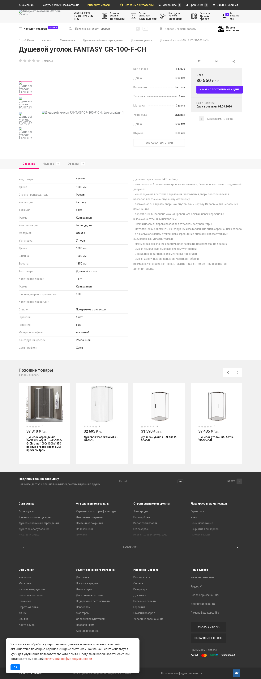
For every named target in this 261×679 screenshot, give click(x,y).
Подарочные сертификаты (93, 601)
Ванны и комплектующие (35, 517)
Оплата (138, 583)
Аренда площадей (87, 630)
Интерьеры (140, 589)
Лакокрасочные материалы (209, 503)
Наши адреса (199, 569)
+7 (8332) (84, 18)
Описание (29, 163)
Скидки (23, 619)
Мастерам (82, 613)
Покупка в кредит (87, 583)
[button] (228, 372)
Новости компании (31, 595)
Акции (23, 613)
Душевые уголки (141, 40)
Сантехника (67, 40)
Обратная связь (29, 607)
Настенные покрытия (89, 523)
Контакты (25, 577)
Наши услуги (84, 589)
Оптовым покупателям (90, 619)
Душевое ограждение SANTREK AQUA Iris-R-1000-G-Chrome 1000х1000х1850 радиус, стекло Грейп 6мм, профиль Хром (44, 444)
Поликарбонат (142, 517)
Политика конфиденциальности (181, 673)
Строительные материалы (151, 503)
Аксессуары (26, 511)
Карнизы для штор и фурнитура (96, 511)
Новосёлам (83, 607)
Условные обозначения (148, 619)
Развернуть (130, 547)
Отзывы (76, 163)
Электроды (140, 511)
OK (15, 667)
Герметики (197, 511)
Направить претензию (208, 638)
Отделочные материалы (92, 503)
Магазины (25, 583)
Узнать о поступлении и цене (219, 89)
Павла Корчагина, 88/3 (205, 595)
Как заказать (141, 577)
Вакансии (25, 601)
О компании (26, 569)
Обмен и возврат (144, 613)
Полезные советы (144, 601)
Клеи (194, 517)
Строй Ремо (26, 40)
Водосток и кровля (145, 523)
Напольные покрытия (89, 517)
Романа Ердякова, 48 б (205, 612)
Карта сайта (27, 625)
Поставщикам (85, 625)
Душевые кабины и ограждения (103, 40)
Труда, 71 (197, 586)
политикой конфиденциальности (68, 659)
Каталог (47, 40)
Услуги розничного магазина (95, 569)
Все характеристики (159, 143)
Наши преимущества (32, 589)
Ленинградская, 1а (203, 603)
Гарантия (139, 607)
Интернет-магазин (146, 569)
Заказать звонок (208, 626)
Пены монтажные (202, 523)
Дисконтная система (89, 595)
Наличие (51, 163)
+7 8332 (30, 673)
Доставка (82, 577)
